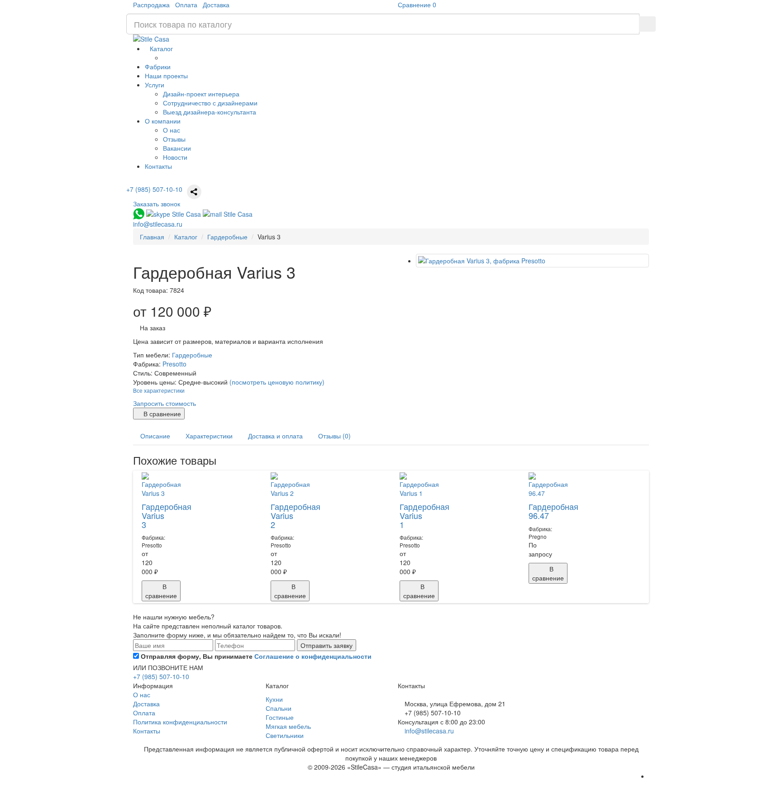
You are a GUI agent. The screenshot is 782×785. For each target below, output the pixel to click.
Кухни (274, 699)
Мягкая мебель (288, 726)
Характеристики (209, 435)
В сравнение (161, 413)
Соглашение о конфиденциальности (313, 656)
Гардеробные (192, 354)
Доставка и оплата (275, 435)
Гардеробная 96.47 (553, 510)
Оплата (186, 4)
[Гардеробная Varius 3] (532, 260)
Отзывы (174, 138)
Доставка (216, 4)
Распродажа (151, 4)
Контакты (146, 730)
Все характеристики (159, 390)
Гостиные (280, 717)
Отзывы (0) (334, 435)
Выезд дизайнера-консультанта (209, 111)
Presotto (174, 363)
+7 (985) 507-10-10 (154, 189)
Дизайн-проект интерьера (201, 93)
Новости (175, 157)
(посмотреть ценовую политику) (276, 381)
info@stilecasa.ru (429, 730)
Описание (155, 435)
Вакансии (177, 147)
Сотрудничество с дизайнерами (210, 102)
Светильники (285, 735)
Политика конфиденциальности (180, 721)
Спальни (278, 708)
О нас (171, 129)
